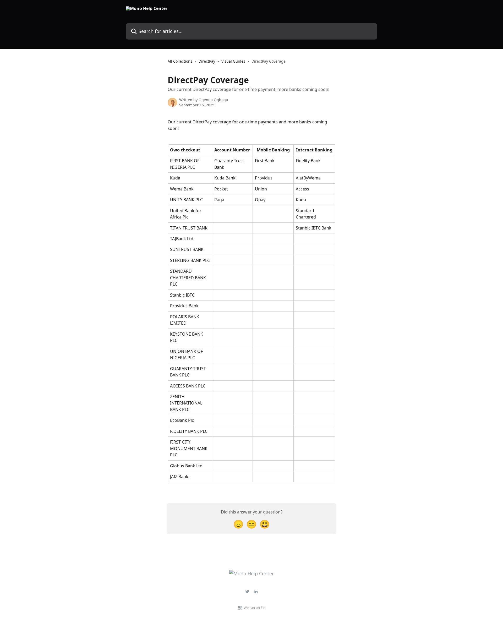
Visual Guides (233, 61)
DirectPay (207, 61)
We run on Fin (254, 607)
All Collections (180, 61)
